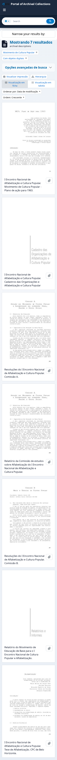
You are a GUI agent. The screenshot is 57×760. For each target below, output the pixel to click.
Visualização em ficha (16, 84)
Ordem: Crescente (12, 97)
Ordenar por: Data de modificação (20, 91)
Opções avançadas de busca (26, 67)
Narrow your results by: (28, 34)
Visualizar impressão (17, 76)
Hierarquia (40, 76)
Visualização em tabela (42, 84)
